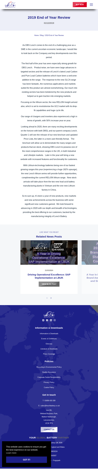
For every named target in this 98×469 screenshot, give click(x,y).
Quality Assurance (49, 372)
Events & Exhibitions (49, 339)
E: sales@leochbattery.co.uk (49, 406)
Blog (42, 35)
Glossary (49, 344)
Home (36, 35)
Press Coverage (49, 354)
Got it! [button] (26, 460)
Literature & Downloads (49, 349)
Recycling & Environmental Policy (49, 367)
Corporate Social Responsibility (49, 377)
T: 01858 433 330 (49, 401)
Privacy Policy (49, 382)
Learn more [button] (11, 453)
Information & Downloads (49, 334)
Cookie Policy (49, 387)
